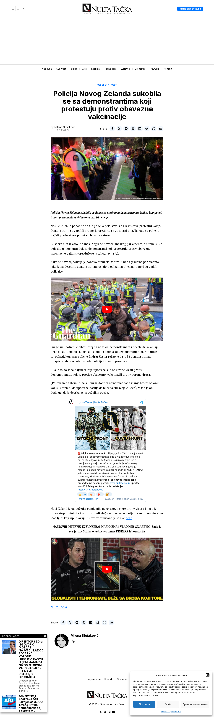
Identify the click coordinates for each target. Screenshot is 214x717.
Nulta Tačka (59, 607)
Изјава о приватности (171, 711)
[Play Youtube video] (107, 309)
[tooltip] (112, 128)
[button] (207, 675)
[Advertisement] (107, 41)
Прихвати (144, 704)
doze (129, 518)
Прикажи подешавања (195, 704)
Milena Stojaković (64, 127)
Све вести (103, 85)
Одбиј (168, 704)
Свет (114, 85)
